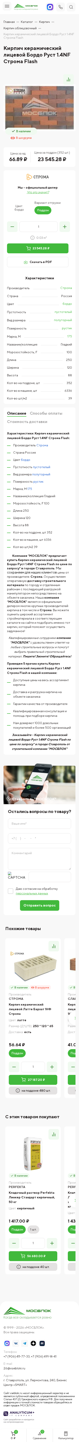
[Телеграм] (24, 1343)
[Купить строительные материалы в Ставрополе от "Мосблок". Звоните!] (28, 1313)
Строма (66, 288)
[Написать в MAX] (7, 1343)
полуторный (63, 320)
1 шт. (33, 1229)
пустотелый (63, 312)
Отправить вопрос (39, 905)
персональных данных (32, 893)
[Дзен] (33, 1343)
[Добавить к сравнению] (68, 79)
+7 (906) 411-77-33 (17, 1356)
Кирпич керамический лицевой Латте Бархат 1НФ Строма (30, 1009)
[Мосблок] (26, 7)
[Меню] (7, 6)
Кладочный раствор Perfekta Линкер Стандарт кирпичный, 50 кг (32, 1197)
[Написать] (50, 7)
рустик (67, 328)
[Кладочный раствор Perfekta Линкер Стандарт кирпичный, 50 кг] (33, 1154)
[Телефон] (60, 7)
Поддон (43, 210)
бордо (67, 303)
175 (69, 336)
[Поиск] (71, 7)
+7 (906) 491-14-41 (43, 1356)
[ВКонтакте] (15, 1343)
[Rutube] (42, 1343)
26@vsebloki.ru (14, 1368)
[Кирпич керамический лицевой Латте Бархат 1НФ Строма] (33, 966)
